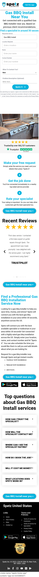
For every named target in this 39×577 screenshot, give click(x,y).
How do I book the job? (18, 457)
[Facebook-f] (13, 568)
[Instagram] (17, 568)
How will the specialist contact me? (19, 433)
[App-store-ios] (26, 568)
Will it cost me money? (18, 468)
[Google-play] (30, 568)
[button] (4, 252)
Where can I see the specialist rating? (16, 446)
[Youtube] (21, 568)
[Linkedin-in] (8, 568)
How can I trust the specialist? (16, 420)
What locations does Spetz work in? (17, 480)
